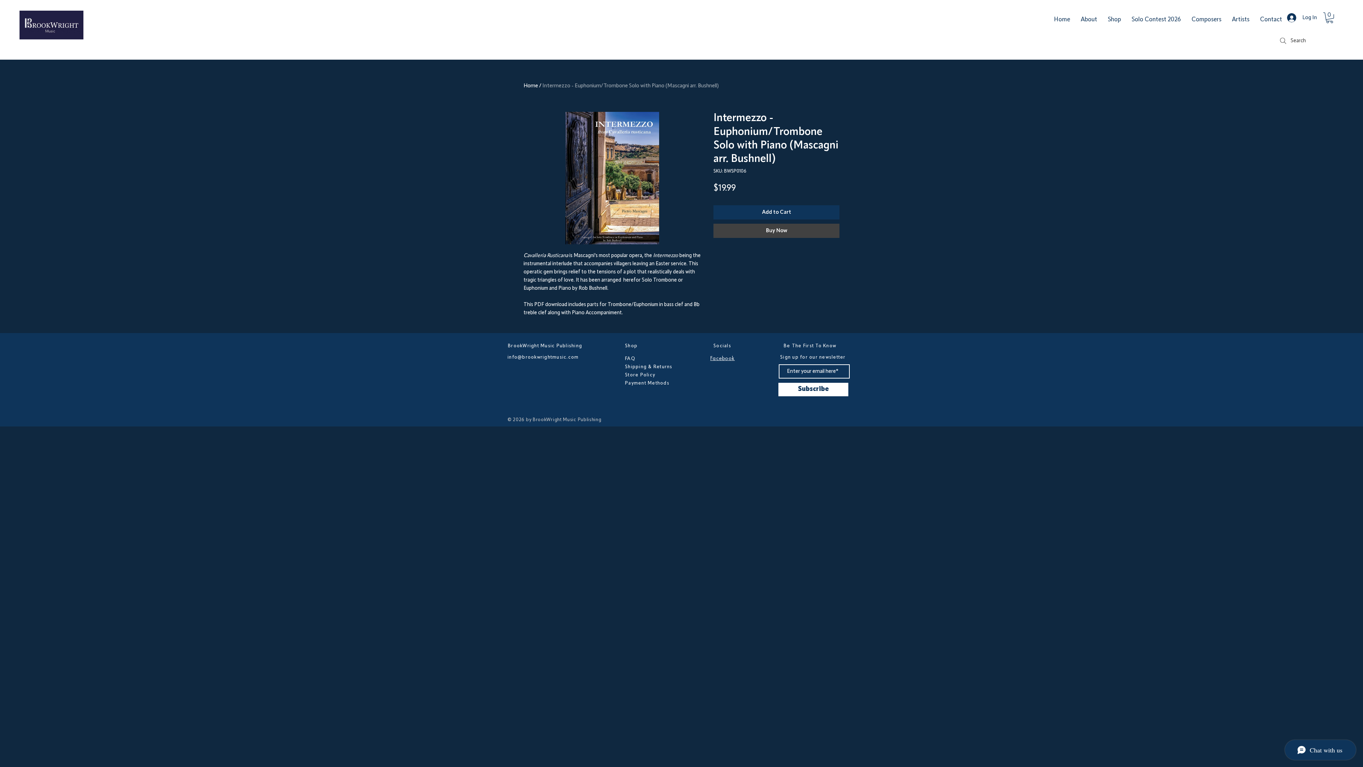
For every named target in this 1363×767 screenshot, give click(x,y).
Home (531, 86)
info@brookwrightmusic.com (543, 357)
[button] (1329, 17)
